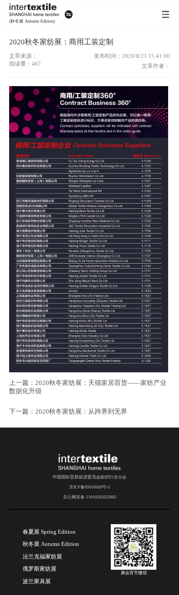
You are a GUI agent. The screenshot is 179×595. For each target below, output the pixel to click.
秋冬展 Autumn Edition (51, 544)
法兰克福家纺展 (42, 557)
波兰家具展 (37, 581)
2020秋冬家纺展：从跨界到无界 (81, 411)
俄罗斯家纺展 (39, 569)
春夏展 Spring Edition (49, 532)
